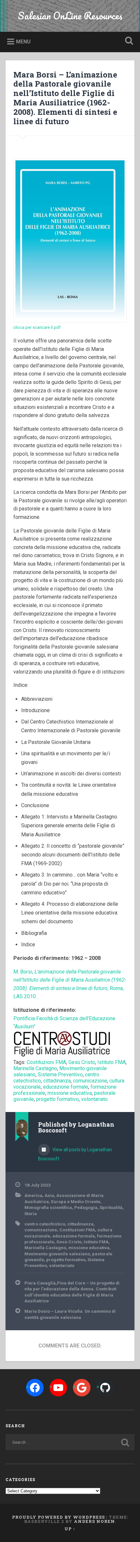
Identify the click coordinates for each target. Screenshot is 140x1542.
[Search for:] (70, 1442)
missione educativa (70, 1093)
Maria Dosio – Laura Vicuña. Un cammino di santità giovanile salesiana (70, 1314)
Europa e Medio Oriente (75, 1201)
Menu (23, 42)
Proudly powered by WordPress (58, 1517)
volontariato (94, 1099)
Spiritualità (111, 1207)
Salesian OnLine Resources (70, 16)
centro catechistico (44, 1223)
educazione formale (65, 1087)
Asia (49, 1195)
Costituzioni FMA (46, 1062)
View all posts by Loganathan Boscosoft (75, 1154)
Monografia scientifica (48, 1207)
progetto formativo (57, 1099)
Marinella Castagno (35, 1068)
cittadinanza (57, 1081)
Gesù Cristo (81, 1062)
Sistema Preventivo (60, 1074)
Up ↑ (70, 1528)
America (33, 1195)
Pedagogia (85, 1207)
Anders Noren (94, 1521)
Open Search (128, 41)
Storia (30, 1213)
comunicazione (90, 1081)
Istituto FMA (111, 1062)
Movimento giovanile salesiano (57, 1253)
